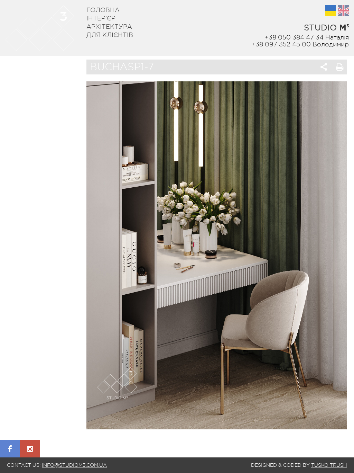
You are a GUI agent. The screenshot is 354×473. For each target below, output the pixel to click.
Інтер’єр (100, 18)
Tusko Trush (329, 465)
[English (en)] (343, 10)
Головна (103, 10)
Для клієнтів (109, 35)
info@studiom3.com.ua (74, 465)
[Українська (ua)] (330, 10)
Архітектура (109, 26)
